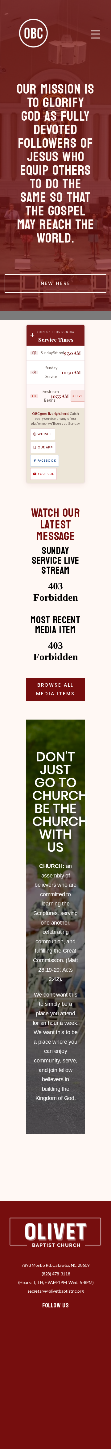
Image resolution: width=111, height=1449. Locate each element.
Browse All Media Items (55, 689)
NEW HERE (56, 283)
